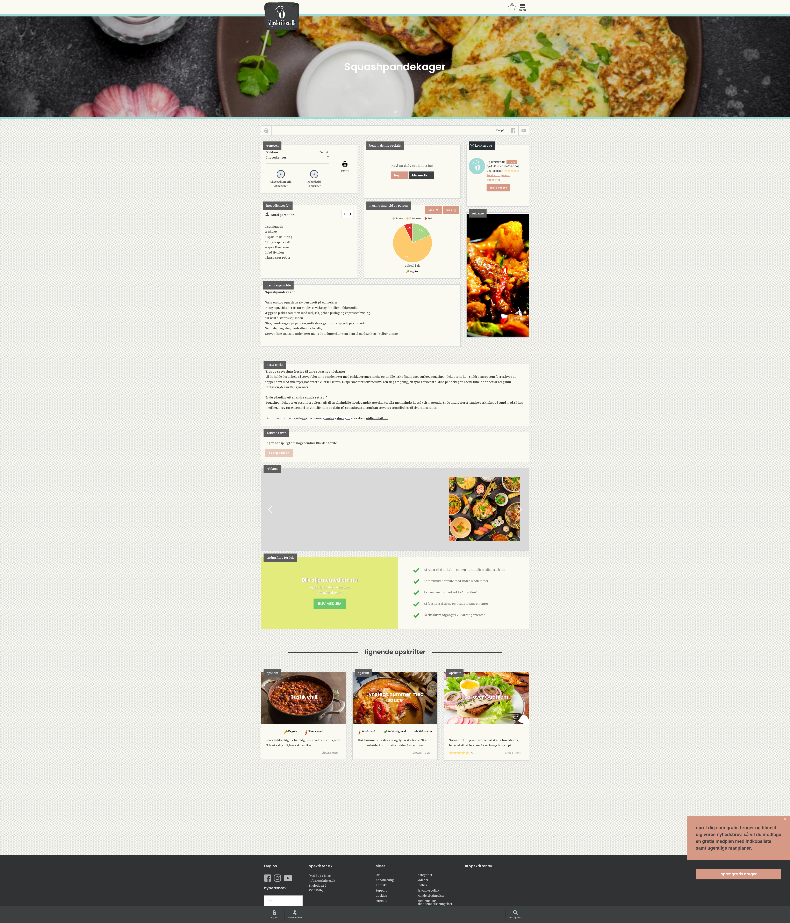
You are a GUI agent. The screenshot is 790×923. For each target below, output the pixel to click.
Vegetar (413, 271)
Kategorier (424, 875)
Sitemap (381, 901)
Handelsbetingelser (431, 896)
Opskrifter (281, 16)
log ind (399, 175)
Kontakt (381, 885)
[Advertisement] (306, 513)
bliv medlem (421, 175)
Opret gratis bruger (738, 874)
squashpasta (354, 408)
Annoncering (385, 880)
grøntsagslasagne (336, 418)
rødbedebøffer (377, 418)
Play (264, 509)
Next (519, 509)
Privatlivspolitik (428, 890)
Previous (270, 509)
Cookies (381, 896)
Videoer (422, 880)
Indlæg (422, 885)
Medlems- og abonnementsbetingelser (434, 902)
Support (381, 890)
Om (378, 875)
